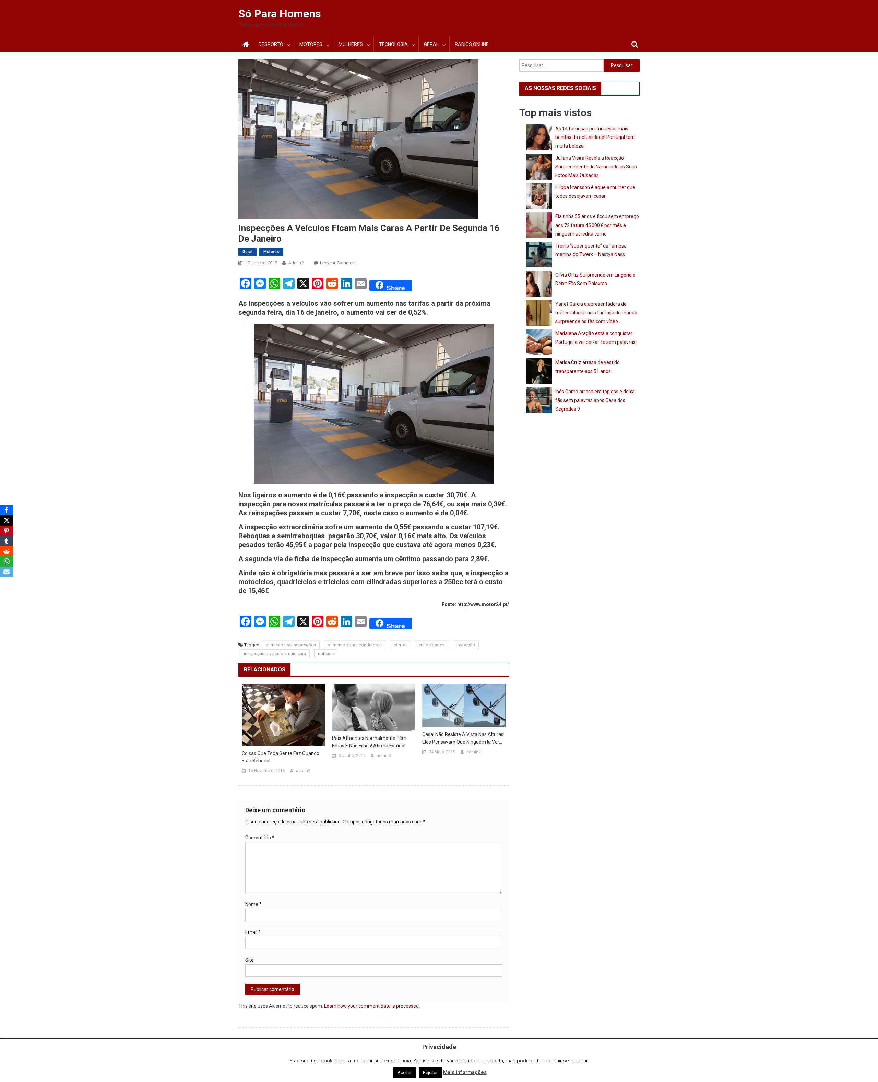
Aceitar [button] (405, 1072)
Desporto (271, 44)
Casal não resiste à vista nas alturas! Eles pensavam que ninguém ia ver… (463, 738)
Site (249, 960)
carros (400, 644)
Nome (253, 904)
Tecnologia (393, 44)
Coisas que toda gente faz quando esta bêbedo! (280, 757)
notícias (326, 653)
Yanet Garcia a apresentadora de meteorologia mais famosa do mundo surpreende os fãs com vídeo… (596, 312)
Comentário (259, 837)
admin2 (296, 262)
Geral (431, 44)
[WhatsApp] (6, 561)
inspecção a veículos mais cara (275, 653)
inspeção (465, 644)
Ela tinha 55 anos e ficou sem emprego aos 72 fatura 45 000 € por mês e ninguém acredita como (597, 225)
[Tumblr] (6, 541)
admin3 (384, 755)
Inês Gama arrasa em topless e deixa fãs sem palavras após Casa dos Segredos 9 (595, 400)
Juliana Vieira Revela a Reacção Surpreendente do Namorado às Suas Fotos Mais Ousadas (596, 166)
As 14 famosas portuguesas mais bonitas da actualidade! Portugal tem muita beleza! (595, 137)
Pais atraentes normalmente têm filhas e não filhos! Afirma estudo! (369, 741)
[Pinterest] (6, 531)
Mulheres (351, 44)
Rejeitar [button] (430, 1072)
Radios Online (472, 44)
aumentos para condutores (355, 644)
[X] (6, 520)
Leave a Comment (338, 262)
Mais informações (465, 1072)
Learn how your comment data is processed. (372, 1006)
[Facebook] (6, 510)
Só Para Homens (279, 13)
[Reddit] (6, 551)
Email (253, 932)
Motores (310, 44)
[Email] (6, 572)
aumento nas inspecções (291, 644)
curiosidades (431, 644)
